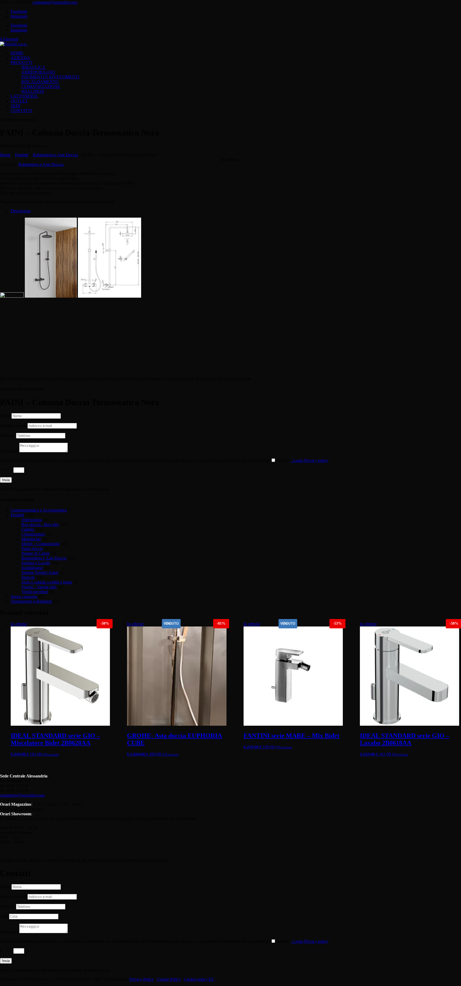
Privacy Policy (141, 979)
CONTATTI (21, 110)
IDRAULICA (33, 67)
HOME (17, 53)
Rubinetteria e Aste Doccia (55, 155)
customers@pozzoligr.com (22, 795)
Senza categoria (24, 596)
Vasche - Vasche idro (39, 587)
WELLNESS (32, 91)
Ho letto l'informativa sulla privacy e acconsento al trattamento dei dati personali (67, 460)
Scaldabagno (32, 567)
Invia (6, 480)
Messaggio (9, 451)
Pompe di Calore (35, 553)
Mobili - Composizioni (40, 543)
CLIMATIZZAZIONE (40, 86)
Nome (5, 415)
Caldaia (27, 529)
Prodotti (21, 155)
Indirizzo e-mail (13, 425)
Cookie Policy (169, 979)
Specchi (28, 577)
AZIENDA (20, 57)
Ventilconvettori (34, 591)
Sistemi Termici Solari (39, 572)
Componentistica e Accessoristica (39, 510)
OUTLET (19, 101)
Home (5, 155)
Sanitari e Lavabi (35, 563)
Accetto (302, 460)
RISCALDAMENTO (40, 81)
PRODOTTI (21, 62)
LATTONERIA (24, 96)
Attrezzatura (31, 519)
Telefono (7, 435)
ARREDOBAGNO (38, 72)
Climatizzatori (33, 534)
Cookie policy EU (199, 979)
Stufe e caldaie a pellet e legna (46, 582)
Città (4, 916)
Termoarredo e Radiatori (31, 601)
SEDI (15, 105)
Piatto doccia (32, 548)
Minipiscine (31, 539)
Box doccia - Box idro (40, 524)
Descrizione (21, 211)
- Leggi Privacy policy (309, 460)
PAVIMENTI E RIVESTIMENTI (50, 77)
